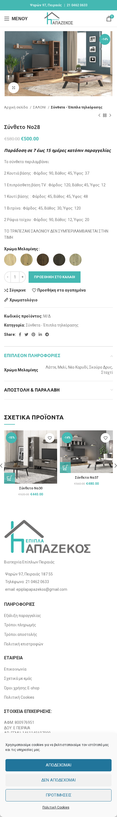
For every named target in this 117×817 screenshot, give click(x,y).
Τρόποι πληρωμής (20, 625)
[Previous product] (99, 115)
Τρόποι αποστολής (20, 634)
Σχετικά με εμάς (18, 678)
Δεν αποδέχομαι (58, 780)
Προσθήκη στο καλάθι (54, 277)
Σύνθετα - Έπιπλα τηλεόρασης (77, 107)
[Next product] (110, 115)
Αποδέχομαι (58, 765)
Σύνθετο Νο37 (86, 477)
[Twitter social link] (26, 334)
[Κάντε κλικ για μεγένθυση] (13, 87)
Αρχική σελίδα (16, 107)
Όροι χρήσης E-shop (21, 688)
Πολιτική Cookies (55, 807)
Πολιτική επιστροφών (23, 644)
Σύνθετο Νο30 (30, 488)
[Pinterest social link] (33, 334)
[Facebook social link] (20, 334)
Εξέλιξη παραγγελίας (22, 615)
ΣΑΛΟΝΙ (40, 107)
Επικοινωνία (15, 669)
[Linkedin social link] (40, 334)
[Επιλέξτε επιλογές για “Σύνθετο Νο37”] (65, 467)
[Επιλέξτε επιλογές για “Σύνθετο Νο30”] (9, 478)
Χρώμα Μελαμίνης (21, 249)
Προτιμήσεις (59, 795)
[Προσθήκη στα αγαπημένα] (49, 438)
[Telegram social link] (47, 334)
